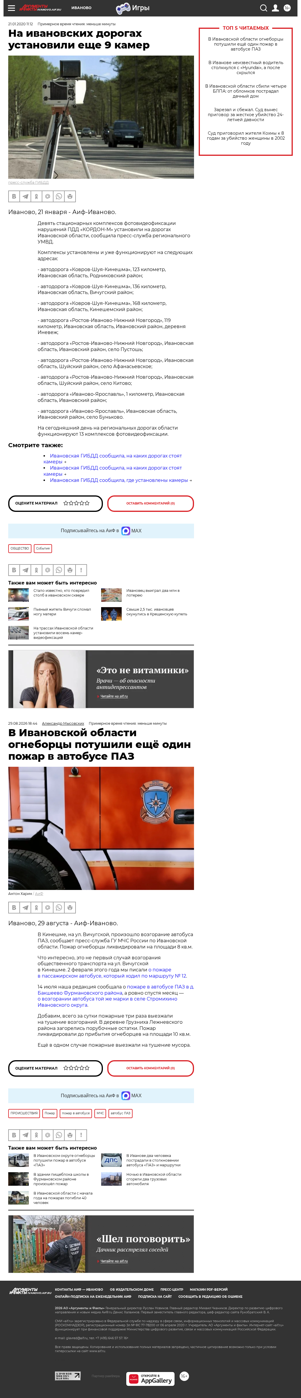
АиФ (39, 893)
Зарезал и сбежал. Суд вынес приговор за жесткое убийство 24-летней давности (246, 114)
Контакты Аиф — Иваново (79, 1290)
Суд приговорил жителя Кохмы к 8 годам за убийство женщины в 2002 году (246, 138)
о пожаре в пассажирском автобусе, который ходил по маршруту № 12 (112, 973)
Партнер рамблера (106, 1376)
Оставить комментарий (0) (150, 503)
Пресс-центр (171, 1290)
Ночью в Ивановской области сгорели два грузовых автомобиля (153, 1179)
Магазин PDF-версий (209, 1290)
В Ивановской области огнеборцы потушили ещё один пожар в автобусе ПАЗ (245, 44)
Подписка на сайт (155, 1297)
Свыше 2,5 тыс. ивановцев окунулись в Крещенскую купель (156, 611)
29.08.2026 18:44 (22, 723)
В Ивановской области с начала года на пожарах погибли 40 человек (63, 1198)
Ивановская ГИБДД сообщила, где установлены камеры (119, 480)
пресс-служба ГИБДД (28, 182)
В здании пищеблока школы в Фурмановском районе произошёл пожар (61, 1179)
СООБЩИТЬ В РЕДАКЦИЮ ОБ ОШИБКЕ (210, 1297)
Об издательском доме (132, 1290)
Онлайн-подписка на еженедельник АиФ (93, 1297)
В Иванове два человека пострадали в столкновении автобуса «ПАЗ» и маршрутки (153, 1160)
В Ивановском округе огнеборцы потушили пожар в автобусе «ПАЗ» (64, 1160)
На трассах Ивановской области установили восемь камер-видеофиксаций (63, 633)
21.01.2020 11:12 (20, 24)
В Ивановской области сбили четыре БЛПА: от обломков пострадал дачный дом (246, 91)
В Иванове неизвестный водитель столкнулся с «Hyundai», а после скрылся (245, 67)
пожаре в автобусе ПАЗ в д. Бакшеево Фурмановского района (116, 990)
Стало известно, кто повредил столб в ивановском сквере (61, 592)
